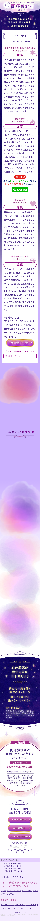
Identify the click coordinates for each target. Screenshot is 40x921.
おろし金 (11, 908)
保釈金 (29, 891)
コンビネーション (8, 905)
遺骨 (4, 891)
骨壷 (14, 891)
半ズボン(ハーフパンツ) (24, 908)
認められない (20, 905)
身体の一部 (24, 41)
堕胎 (4, 894)
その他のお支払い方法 (20, 843)
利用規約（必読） (13, 846)
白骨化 (9, 891)
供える (24, 891)
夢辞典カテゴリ (14, 41)
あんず (33, 905)
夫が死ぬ (10, 894)
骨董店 (18, 891)
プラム (28, 905)
